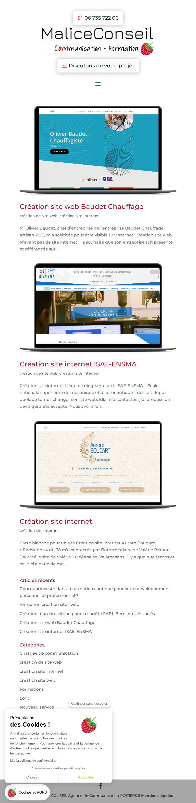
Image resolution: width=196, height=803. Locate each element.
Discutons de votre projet (101, 66)
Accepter (85, 777)
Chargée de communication (49, 653)
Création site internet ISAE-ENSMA (78, 364)
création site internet (79, 215)
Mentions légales (157, 795)
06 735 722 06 (101, 18)
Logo (25, 698)
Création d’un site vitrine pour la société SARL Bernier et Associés (87, 613)
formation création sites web (49, 604)
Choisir (32, 777)
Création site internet (56, 521)
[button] (27, 792)
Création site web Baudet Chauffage (81, 206)
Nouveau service (37, 707)
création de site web (39, 215)
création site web (37, 680)
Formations (32, 689)
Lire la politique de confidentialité (33, 760)
